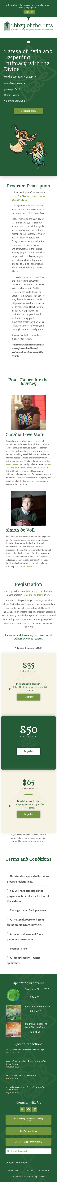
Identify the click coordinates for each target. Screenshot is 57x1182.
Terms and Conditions (32, 595)
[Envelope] (22, 1109)
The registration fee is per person (28, 910)
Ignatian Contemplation (37, 1006)
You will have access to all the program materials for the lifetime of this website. (28, 896)
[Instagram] (34, 1109)
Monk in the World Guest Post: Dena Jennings (25, 1050)
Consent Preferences (16, 1162)
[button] (28, 41)
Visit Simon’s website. (24, 566)
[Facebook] (28, 1109)
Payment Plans (18, 948)
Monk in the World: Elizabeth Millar (21, 1075)
